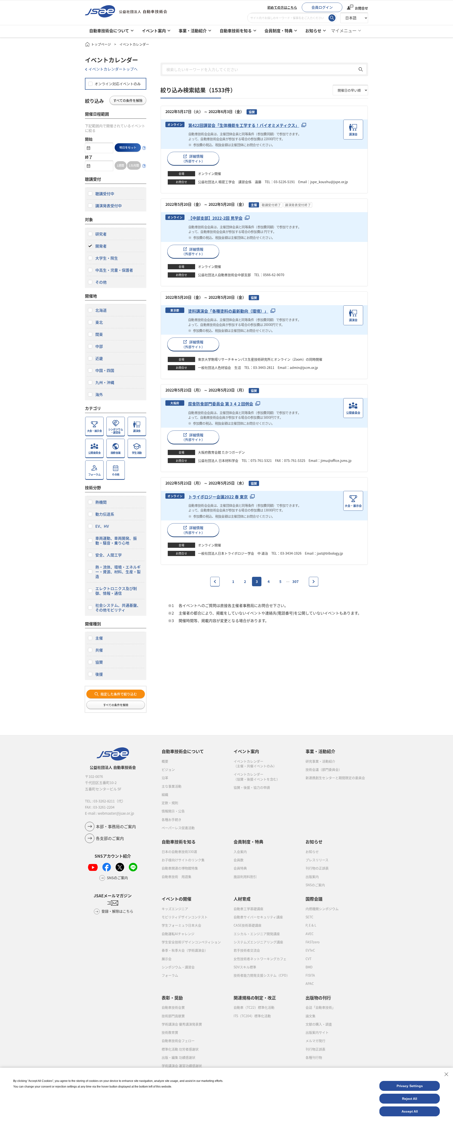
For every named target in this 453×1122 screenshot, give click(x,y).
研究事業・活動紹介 (320, 761)
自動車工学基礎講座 (248, 908)
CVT (308, 958)
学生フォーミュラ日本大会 (181, 925)
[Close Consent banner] (446, 1074)
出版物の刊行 (318, 998)
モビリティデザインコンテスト (185, 917)
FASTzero (312, 942)
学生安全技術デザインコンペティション (191, 942)
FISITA (310, 975)
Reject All (409, 1099)
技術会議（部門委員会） (324, 769)
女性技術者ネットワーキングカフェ (260, 958)
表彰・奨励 (172, 998)
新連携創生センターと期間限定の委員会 (335, 777)
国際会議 (314, 899)
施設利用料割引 (245, 876)
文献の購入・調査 (319, 1024)
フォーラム (170, 975)
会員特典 (240, 868)
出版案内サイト (317, 1032)
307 (295, 581)
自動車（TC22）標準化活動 (254, 1007)
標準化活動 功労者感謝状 (180, 1049)
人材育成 (242, 899)
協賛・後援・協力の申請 (252, 787)
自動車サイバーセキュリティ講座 (258, 917)
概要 (165, 761)
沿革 (165, 777)
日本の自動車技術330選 (179, 851)
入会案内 (240, 851)
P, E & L (311, 925)
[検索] (332, 17)
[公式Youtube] (93, 867)
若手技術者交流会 (247, 950)
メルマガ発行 (315, 1040)
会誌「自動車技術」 (320, 1007)
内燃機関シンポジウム (322, 908)
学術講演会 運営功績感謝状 (182, 1065)
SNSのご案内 (315, 884)
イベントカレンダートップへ (113, 69)
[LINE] (133, 867)
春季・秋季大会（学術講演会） (185, 950)
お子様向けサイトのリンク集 (183, 859)
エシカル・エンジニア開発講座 (257, 933)
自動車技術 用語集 (176, 876)
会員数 (238, 859)
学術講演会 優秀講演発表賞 (182, 1024)
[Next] (313, 581)
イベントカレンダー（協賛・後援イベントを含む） (257, 776)
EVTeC (310, 950)
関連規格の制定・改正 (255, 998)
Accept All (410, 1111)
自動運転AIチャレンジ (178, 933)
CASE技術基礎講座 (247, 925)
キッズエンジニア (175, 908)
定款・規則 (170, 802)
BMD (309, 967)
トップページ (101, 44)
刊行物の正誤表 (317, 868)
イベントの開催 (176, 899)
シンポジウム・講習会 (178, 967)
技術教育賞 (170, 1032)
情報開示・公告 (173, 811)
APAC (310, 983)
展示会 (167, 958)
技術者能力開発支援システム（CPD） (262, 975)
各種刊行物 (314, 1057)
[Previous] (215, 581)
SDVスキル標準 (245, 967)
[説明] (144, 148)
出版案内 (312, 876)
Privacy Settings (410, 1086)
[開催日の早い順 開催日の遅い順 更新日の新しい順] (350, 90)
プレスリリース (317, 859)
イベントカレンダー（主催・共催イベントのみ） (255, 763)
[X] (120, 867)
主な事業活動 (171, 786)
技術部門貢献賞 (173, 1015)
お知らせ (312, 851)
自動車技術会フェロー (178, 1040)
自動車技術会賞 (173, 1007)
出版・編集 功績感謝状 (178, 1057)
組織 (165, 794)
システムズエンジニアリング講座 (258, 942)
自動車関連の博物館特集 (180, 868)
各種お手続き (171, 819)
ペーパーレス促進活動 (178, 827)
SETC (309, 917)
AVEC (310, 933)
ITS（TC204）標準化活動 (252, 1015)
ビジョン (168, 769)
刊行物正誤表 (315, 1049)
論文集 (310, 1015)
